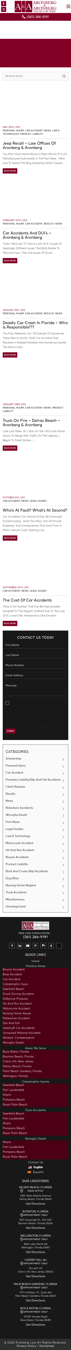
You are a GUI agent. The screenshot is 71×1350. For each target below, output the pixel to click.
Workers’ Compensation (18, 1037)
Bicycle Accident (14, 969)
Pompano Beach (14, 1099)
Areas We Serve (35, 1048)
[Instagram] (3, 9)
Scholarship (13, 758)
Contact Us (35, 1162)
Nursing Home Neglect (21, 885)
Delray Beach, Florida (17, 1066)
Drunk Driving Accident (18, 993)
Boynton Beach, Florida (18, 1056)
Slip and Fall (11, 1023)
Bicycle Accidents (17, 857)
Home (36, 961)
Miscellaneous (15, 899)
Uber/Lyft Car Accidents (19, 1028)
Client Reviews (15, 786)
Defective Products (15, 998)
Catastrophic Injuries (35, 1081)
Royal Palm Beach (15, 1104)
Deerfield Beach (13, 989)
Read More (10, 171)
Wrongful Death (16, 815)
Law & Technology (18, 836)
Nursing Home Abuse (17, 1013)
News (47, 130)
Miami (7, 1094)
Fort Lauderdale (13, 1090)
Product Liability (31, 134)
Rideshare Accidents (19, 807)
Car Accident (34, 130)
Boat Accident (12, 974)
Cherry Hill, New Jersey (18, 1061)
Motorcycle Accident (19, 843)
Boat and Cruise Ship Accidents (27, 871)
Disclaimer (47, 1346)
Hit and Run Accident (17, 1003)
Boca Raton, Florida (16, 1051)
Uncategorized (16, 906)
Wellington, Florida (15, 1076)
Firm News (13, 822)
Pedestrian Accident (16, 1018)
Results (49, 224)
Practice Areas (35, 966)
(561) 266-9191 (35, 937)
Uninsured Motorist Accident (22, 1032)
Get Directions (35, 1203)
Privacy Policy (45, 720)
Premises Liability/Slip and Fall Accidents (33, 779)
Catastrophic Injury (15, 984)
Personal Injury (13, 130)
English (38, 1167)
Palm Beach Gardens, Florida (22, 1071)
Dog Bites (12, 878)
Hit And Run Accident (20, 850)
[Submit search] (64, 76)
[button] (68, 6)
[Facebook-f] (3, 3)
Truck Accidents (16, 892)
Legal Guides (38, 501)
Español (38, 1172)
